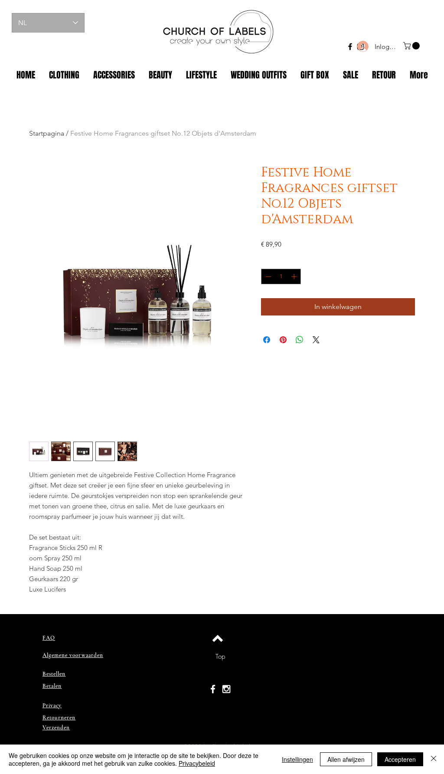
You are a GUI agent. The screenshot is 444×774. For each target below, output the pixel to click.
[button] (412, 45)
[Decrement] (267, 276)
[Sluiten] (433, 759)
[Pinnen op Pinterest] (283, 340)
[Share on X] (316, 340)
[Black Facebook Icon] (350, 46)
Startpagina (46, 133)
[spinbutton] (281, 276)
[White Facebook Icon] (213, 689)
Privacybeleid (197, 763)
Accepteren (400, 759)
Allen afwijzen (346, 759)
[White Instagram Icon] (226, 689)
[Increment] (295, 276)
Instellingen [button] (297, 759)
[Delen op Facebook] (266, 340)
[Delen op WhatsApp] (299, 340)
